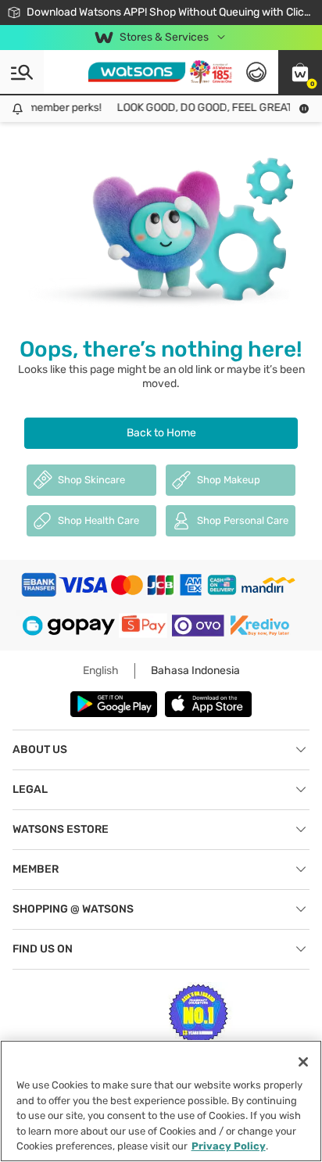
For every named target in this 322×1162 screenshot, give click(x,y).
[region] (161, 1101)
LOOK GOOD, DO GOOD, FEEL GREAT (201, 107)
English (101, 670)
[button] (300, 72)
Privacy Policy (228, 1146)
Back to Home (161, 432)
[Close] (303, 1062)
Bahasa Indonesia (195, 670)
